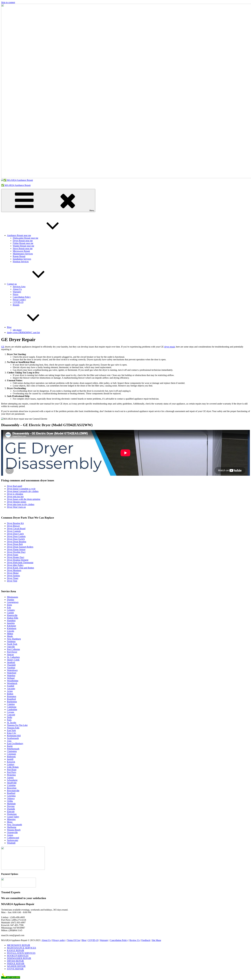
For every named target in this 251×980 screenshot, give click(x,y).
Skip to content (8, 2)
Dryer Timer (12, 578)
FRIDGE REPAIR (15, 963)
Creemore (11, 754)
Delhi (9, 717)
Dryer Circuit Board (16, 528)
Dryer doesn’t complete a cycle (21, 488)
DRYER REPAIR (15, 961)
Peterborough (13, 748)
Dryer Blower (13, 526)
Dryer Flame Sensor (16, 549)
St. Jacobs (11, 722)
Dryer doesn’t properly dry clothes (22, 491)
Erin (9, 607)
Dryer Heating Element (17, 560)
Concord (11, 714)
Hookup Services (21, 261)
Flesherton (12, 814)
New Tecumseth (14, 824)
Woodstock (12, 683)
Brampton (11, 696)
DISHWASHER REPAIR (19, 958)
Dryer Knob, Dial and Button (20, 568)
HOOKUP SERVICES (17, 955)
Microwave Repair (21, 251)
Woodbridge (12, 680)
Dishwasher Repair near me (25, 238)
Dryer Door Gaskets (16, 536)
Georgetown (12, 602)
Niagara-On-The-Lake (17, 725)
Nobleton (11, 641)
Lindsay (10, 764)
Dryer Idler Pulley (15, 565)
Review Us (134, 940)
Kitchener (11, 626)
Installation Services (22, 259)
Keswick (11, 762)
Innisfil (10, 759)
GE (2, 346)
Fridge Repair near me (23, 243)
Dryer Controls (14, 531)
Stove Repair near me (23, 248)
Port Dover (12, 652)
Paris (9, 720)
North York (12, 644)
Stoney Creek (13, 660)
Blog (9, 327)
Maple (10, 636)
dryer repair (169, 346)
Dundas (10, 599)
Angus (10, 835)
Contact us (12, 284)
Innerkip (11, 623)
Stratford (11, 662)
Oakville (11, 646)
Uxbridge (11, 785)
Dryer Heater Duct (15, 557)
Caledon (11, 704)
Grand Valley (13, 816)
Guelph (10, 612)
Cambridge (12, 709)
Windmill (11, 843)
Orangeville (12, 832)
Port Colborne (13, 649)
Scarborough (13, 738)
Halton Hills (12, 618)
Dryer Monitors (14, 570)
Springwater (12, 840)
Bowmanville (13, 790)
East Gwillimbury (15, 743)
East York (11, 730)
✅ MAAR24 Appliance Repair (16, 185)
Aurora (10, 777)
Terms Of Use (73, 940)
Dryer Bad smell (14, 486)
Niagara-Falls (13, 728)
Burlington (12, 701)
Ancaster (11, 688)
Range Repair (19, 256)
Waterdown (12, 670)
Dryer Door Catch (15, 534)
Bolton (10, 694)
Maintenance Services (23, 253)
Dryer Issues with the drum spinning (23, 499)
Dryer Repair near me (23, 240)
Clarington (12, 751)
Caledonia (11, 707)
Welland (11, 678)
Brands (16, 305)
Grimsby (11, 610)
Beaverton (11, 788)
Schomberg (12, 780)
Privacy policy (19, 299)
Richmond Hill (14, 735)
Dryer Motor (13, 573)
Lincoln (10, 631)
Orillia (10, 801)
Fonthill (10, 686)
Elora (9, 605)
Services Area (19, 286)
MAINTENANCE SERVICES (21, 948)
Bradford (11, 793)
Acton (10, 691)
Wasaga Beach (13, 830)
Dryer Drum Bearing (16, 541)
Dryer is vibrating (15, 494)
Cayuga (10, 712)
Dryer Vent (12, 581)
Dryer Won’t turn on (16, 507)
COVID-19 (18, 302)
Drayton (11, 806)
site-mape (17, 330)
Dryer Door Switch (16, 539)
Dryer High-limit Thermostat (20, 562)
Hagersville (12, 615)
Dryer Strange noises (16, 502)
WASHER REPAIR (16, 966)
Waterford (11, 673)
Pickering (11, 775)
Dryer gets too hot (15, 496)
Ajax (9, 741)
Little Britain (13, 767)
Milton (10, 633)
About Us (17, 289)
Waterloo (11, 675)
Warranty (17, 292)
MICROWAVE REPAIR (18, 945)
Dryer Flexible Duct (16, 552)
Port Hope (11, 769)
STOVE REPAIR (15, 969)
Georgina (11, 796)
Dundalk (11, 809)
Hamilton (11, 620)
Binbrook (11, 756)
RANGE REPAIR (15, 950)
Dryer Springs (13, 575)
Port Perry (11, 772)
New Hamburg (14, 639)
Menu (91, 210)
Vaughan (11, 667)
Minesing (11, 819)
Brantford (11, 699)
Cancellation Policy (22, 297)
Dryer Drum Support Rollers (20, 547)
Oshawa (11, 798)
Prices (15, 294)
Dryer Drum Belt (15, 544)
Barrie (10, 746)
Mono (9, 822)
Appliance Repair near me (19, 235)
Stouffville (12, 782)
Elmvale (11, 811)
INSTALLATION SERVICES (21, 953)
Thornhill (11, 665)
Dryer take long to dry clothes (20, 504)
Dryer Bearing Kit (15, 523)
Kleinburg (11, 628)
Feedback (145, 940)
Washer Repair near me (23, 246)
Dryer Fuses (12, 554)
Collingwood (13, 837)
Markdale (11, 803)
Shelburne (11, 827)
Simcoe (10, 654)
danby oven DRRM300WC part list (23, 332)
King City (11, 733)
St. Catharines (13, 657)
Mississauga (12, 597)
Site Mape (156, 940)
